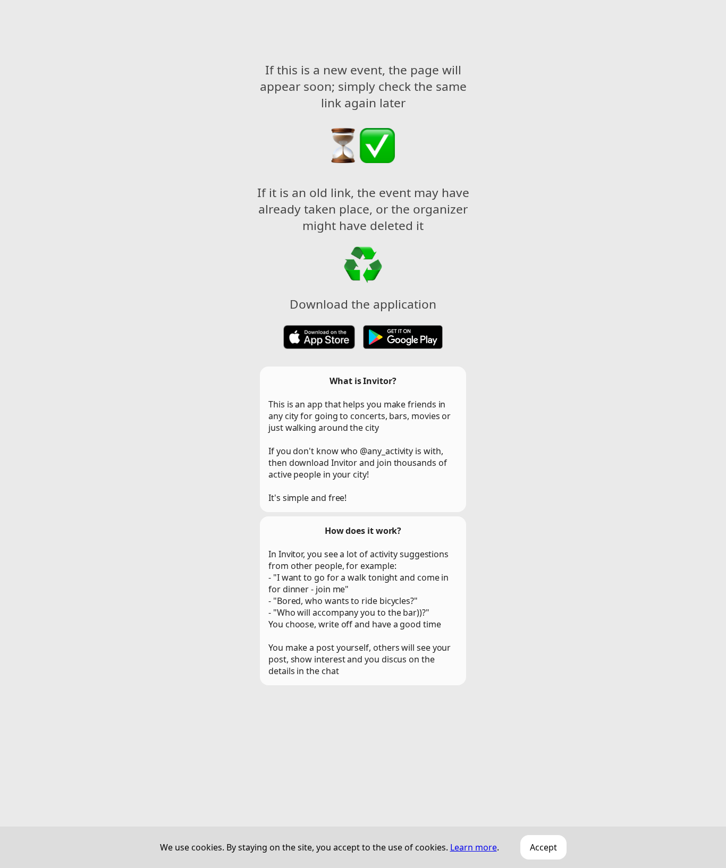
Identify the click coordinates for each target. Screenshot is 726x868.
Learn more (473, 847)
